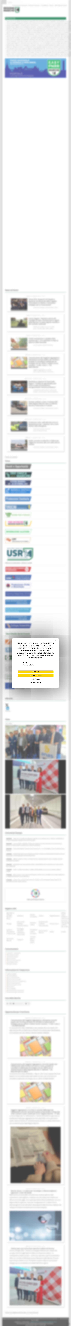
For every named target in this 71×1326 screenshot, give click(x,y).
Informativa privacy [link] (35, 682)
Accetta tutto (35, 672)
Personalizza (36, 679)
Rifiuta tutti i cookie (35, 675)
